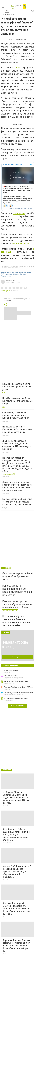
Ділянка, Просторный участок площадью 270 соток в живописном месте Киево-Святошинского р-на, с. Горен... (17, 908)
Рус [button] (7, 11)
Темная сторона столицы (15, 644)
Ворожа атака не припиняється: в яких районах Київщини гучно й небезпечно (17, 590)
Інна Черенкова (10, 281)
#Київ (9, 272)
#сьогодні (15, 272)
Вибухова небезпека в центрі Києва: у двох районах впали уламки (16, 387)
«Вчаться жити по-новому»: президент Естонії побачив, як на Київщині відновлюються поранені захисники (17, 486)
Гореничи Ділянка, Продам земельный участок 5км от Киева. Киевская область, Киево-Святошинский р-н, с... (16, 945)
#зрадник (16, 274)
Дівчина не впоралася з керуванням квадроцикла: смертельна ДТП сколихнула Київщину (16, 445)
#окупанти (23, 274)
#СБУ (2, 274)
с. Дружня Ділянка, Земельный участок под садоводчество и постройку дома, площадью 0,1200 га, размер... (17, 797)
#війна (29, 272)
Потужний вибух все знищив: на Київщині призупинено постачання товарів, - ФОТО (16, 620)
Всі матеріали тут (17, 657)
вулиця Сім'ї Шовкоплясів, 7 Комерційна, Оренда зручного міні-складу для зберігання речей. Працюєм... (17, 871)
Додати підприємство (17, 705)
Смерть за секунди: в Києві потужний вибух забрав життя (17, 576)
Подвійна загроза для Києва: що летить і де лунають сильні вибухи (17, 401)
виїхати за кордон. (21, 243)
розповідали (19, 213)
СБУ (18, 67)
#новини (3, 272)
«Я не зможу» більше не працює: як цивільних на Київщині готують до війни (15, 415)
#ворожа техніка (6, 276)
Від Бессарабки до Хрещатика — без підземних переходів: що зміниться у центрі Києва (17, 502)
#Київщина (22, 272)
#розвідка (8, 274)
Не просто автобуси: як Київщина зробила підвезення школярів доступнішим (17, 429)
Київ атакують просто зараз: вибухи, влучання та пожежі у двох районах (17, 604)
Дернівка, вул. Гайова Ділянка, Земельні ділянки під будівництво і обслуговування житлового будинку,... (16, 834)
